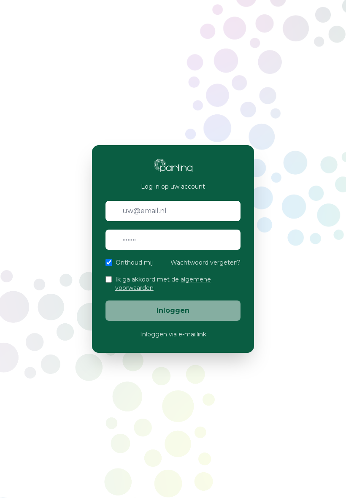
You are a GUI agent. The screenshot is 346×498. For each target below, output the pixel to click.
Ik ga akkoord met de (163, 284)
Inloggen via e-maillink (173, 334)
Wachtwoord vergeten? (205, 262)
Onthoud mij (134, 262)
